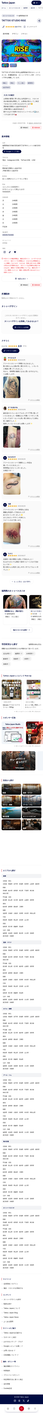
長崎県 (16, 933)
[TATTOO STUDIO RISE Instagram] (4, 252)
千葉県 (26, 890)
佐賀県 (10, 933)
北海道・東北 (7, 881)
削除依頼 (37, 127)
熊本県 (21, 933)
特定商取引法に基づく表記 (13, 1379)
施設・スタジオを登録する (13, 1288)
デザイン (15, 34)
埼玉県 (21, 890)
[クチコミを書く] (3, 27)
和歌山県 (32, 913)
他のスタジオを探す (20, 630)
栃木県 (10, 890)
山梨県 (26, 900)
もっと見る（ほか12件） (23, 582)
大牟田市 (30, 654)
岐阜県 (5, 906)
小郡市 (27, 659)
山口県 (26, 920)
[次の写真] (38, 51)
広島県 (21, 920)
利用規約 (7, 1371)
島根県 (10, 920)
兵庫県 (21, 913)
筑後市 (17, 659)
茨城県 (5, 890)
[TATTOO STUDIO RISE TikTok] (10, 252)
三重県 (21, 906)
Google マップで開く (13, 151)
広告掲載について (11, 1355)
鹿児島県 (5, 936)
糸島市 (6, 664)
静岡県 (10, 906)
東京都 (32, 890)
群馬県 (16, 890)
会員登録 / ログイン (11, 1284)
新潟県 (5, 900)
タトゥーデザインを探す (12, 1299)
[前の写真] (4, 51)
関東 (4, 887)
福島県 (37, 884)
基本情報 (6, 34)
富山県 (10, 900)
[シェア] (39, 21)
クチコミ (24, 34)
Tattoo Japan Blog (11, 1313)
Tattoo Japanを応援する (13, 1333)
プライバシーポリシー (12, 1375)
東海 (4, 903)
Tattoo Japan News (11, 1317)
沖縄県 (12, 936)
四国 (4, 923)
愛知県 (16, 906)
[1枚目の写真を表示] (5, 65)
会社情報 (7, 1384)
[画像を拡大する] (11, 387)
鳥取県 (5, 920)
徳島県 (5, 926)
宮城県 (21, 884)
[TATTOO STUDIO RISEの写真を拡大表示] (21, 51)
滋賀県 (5, 913)
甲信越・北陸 (7, 897)
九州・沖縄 (6, 930)
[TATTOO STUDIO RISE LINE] (15, 252)
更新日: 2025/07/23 (35, 123)
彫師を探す (8, 1304)
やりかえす (12, 358)
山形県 (32, 884)
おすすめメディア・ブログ (13, 1342)
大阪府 (16, 913)
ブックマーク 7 (31, 27)
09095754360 (8, 235)
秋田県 (26, 884)
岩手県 (16, 884)
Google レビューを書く (12, 1346)
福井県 (21, 900)
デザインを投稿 (22, 327)
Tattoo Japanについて (12, 1308)
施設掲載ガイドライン (12, 1366)
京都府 (10, 913)
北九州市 (7, 654)
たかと (10, 553)
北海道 (5, 884)
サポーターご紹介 (10, 1337)
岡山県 (16, 920)
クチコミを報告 (35, 400)
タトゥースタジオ (14, 8)
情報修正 (25, 127)
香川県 (10, 926)
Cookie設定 (8, 1388)
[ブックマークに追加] (24, 27)
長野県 (32, 900)
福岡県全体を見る (35, 644)
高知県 (21, 926)
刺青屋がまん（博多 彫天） (14, 611)
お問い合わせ (9, 1351)
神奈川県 (5, 893)
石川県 (16, 900)
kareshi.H (12, 457)
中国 (4, 917)
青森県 (10, 884)
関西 (4, 910)
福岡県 (25, 8)
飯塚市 (6, 659)
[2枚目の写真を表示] (13, 65)
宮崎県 (32, 933)
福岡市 (18, 654)
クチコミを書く (11, 351)
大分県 (26, 933)
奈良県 (26, 913)
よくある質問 (8, 1321)
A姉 (9, 504)
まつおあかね (13, 407)
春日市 (33, 8)
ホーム (4, 8)
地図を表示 (22, 279)
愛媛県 (16, 926)
